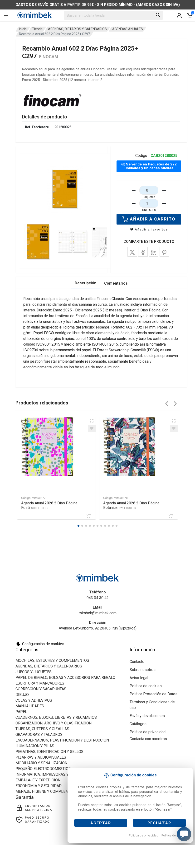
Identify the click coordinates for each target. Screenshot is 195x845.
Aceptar (100, 823)
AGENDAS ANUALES (127, 29)
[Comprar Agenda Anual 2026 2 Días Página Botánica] (170, 516)
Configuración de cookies (43, 644)
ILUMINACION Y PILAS (34, 746)
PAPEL (21, 711)
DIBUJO (22, 694)
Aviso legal (139, 678)
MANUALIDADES (29, 706)
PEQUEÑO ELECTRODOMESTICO (43, 768)
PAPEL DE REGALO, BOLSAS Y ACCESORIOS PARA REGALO (65, 677)
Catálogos (138, 724)
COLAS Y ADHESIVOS (33, 700)
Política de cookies (174, 835)
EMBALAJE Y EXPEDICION (37, 780)
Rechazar (159, 823)
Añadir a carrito (153, 218)
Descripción (85, 283)
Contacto (137, 661)
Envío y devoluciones (147, 716)
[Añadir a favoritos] (92, 428)
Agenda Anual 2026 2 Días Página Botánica (131, 505)
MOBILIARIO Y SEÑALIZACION (41, 763)
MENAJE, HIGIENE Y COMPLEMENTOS (48, 791)
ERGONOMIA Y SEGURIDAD (38, 786)
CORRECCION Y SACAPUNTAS (40, 689)
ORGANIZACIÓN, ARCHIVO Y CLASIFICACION (53, 723)
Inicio (23, 29)
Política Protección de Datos (153, 694)
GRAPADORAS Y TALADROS (39, 734)
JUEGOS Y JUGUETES (33, 672)
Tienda (37, 29)
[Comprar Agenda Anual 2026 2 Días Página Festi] (88, 516)
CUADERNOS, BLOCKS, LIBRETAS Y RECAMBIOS (56, 717)
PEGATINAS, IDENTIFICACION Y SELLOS (49, 751)
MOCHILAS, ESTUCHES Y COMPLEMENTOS (52, 660)
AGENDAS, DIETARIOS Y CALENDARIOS (77, 29)
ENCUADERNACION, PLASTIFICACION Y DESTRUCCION (62, 740)
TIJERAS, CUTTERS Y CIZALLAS (42, 729)
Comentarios (116, 283)
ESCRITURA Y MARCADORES (39, 683)
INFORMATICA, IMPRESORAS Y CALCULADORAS (56, 774)
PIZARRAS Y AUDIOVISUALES (40, 757)
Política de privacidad (143, 835)
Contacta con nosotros (148, 739)
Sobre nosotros (143, 669)
